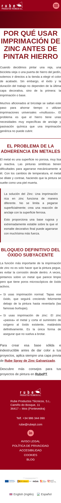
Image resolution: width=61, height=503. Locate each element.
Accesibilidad (30, 450)
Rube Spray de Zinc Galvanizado (30, 360)
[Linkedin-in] (30, 433)
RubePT (41, 374)
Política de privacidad (30, 445)
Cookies (30, 455)
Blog (31, 459)
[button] (56, 5)
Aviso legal (30, 441)
